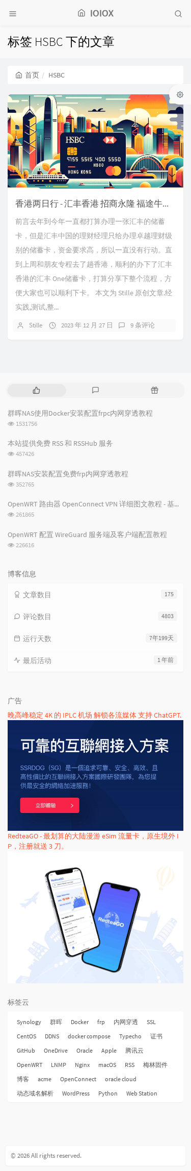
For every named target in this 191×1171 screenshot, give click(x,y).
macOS (107, 1064)
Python (108, 1093)
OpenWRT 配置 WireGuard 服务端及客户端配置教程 (87, 534)
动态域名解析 (35, 1093)
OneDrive (56, 1050)
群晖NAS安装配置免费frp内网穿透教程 (68, 473)
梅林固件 (155, 1064)
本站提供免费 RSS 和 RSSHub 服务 (60, 443)
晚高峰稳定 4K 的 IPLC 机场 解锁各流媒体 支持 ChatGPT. (94, 715)
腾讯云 (134, 1050)
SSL (151, 1022)
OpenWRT (29, 1064)
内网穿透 (126, 1022)
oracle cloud (121, 1079)
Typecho (130, 1036)
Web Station (141, 1093)
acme (44, 1079)
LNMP (58, 1064)
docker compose (89, 1036)
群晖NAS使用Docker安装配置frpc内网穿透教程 (80, 413)
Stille (35, 325)
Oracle (84, 1050)
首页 (32, 75)
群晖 (56, 1022)
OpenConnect (78, 1079)
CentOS (26, 1036)
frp (101, 1022)
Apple (109, 1050)
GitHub (26, 1050)
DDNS (52, 1036)
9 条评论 (142, 325)
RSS (129, 1064)
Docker (80, 1022)
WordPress (76, 1093)
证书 (156, 1036)
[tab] (36, 390)
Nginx (82, 1064)
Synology (29, 1022)
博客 (23, 1079)
